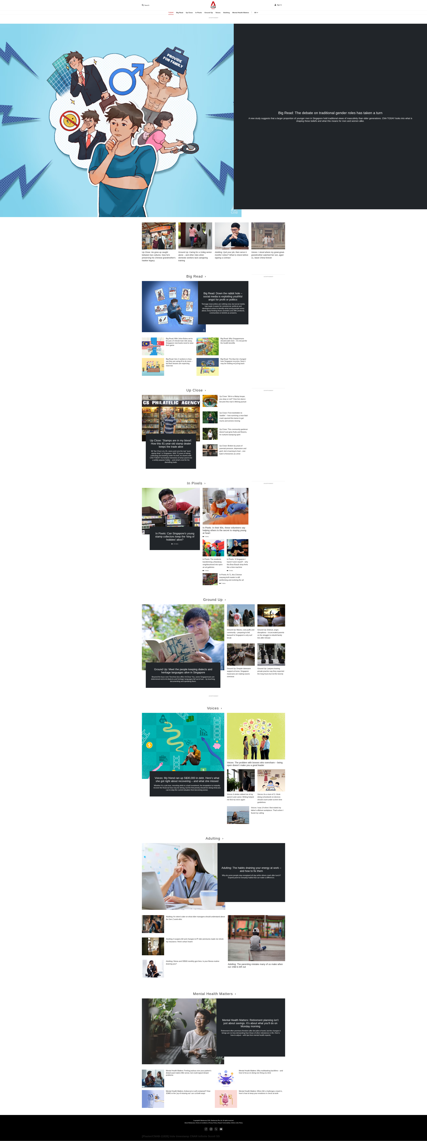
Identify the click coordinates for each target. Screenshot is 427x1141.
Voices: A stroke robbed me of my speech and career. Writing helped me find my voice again (240, 797)
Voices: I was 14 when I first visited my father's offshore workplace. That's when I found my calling (267, 810)
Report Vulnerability (224, 1123)
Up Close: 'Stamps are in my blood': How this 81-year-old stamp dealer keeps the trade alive (171, 443)
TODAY (171, 12)
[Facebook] (206, 1130)
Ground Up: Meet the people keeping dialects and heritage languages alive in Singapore (183, 671)
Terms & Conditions (202, 1123)
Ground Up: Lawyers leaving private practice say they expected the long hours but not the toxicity (270, 671)
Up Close (189, 12)
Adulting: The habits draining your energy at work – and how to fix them (251, 869)
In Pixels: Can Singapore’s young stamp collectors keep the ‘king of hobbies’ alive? (174, 536)
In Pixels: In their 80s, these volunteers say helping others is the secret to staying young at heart (224, 530)
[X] (216, 1130)
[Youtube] (221, 1130)
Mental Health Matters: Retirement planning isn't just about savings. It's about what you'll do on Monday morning (250, 1023)
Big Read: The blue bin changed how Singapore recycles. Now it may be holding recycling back (233, 361)
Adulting (226, 12)
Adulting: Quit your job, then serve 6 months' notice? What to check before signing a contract (231, 255)
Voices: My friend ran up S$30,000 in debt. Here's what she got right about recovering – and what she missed (187, 779)
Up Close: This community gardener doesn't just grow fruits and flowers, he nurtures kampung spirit (233, 432)
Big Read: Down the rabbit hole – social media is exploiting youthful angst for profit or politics (222, 296)
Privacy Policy (213, 1123)
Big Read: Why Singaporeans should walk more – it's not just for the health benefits (234, 341)
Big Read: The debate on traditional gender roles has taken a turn (330, 113)
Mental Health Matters (240, 12)
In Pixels (198, 12)
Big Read (179, 12)
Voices (218, 12)
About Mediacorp (189, 1123)
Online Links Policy (237, 1123)
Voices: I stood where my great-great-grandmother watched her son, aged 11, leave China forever (268, 255)
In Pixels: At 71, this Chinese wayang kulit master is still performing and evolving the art (231, 577)
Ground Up (208, 12)
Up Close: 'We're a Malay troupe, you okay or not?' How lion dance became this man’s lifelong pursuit (232, 399)
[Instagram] (211, 1130)
